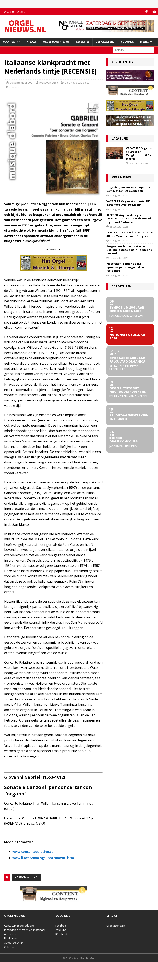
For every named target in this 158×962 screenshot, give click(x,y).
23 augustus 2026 (119, 226)
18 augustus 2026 (119, 275)
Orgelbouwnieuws (56, 41)
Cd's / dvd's (72, 82)
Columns (127, 41)
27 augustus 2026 (119, 195)
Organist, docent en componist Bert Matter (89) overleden (128, 189)
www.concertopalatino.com (34, 851)
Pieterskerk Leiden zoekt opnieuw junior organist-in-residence (125, 267)
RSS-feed (61, 934)
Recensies (82, 41)
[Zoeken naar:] (133, 50)
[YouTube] (154, 11)
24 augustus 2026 (138, 163)
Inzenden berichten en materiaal (24, 930)
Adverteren (11, 934)
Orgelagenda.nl (116, 925)
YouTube (60, 930)
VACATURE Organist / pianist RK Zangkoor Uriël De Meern (139, 153)
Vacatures (120, 138)
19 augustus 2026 (119, 257)
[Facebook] (146, 11)
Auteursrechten (14, 942)
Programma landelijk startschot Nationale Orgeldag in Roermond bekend (129, 249)
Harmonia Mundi (26, 877)
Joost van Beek (49, 82)
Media (84, 82)
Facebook (61, 925)
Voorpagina (11, 41)
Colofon (9, 947)
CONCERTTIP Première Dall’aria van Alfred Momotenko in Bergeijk (130, 234)
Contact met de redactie (19, 925)
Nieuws (32, 41)
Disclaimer (10, 938)
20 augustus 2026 (119, 240)
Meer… (144, 41)
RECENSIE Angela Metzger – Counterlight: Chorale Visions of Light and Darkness (128, 218)
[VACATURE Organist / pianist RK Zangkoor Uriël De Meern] (114, 153)
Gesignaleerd (105, 41)
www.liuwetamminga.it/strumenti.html (43, 857)
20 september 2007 (22, 82)
